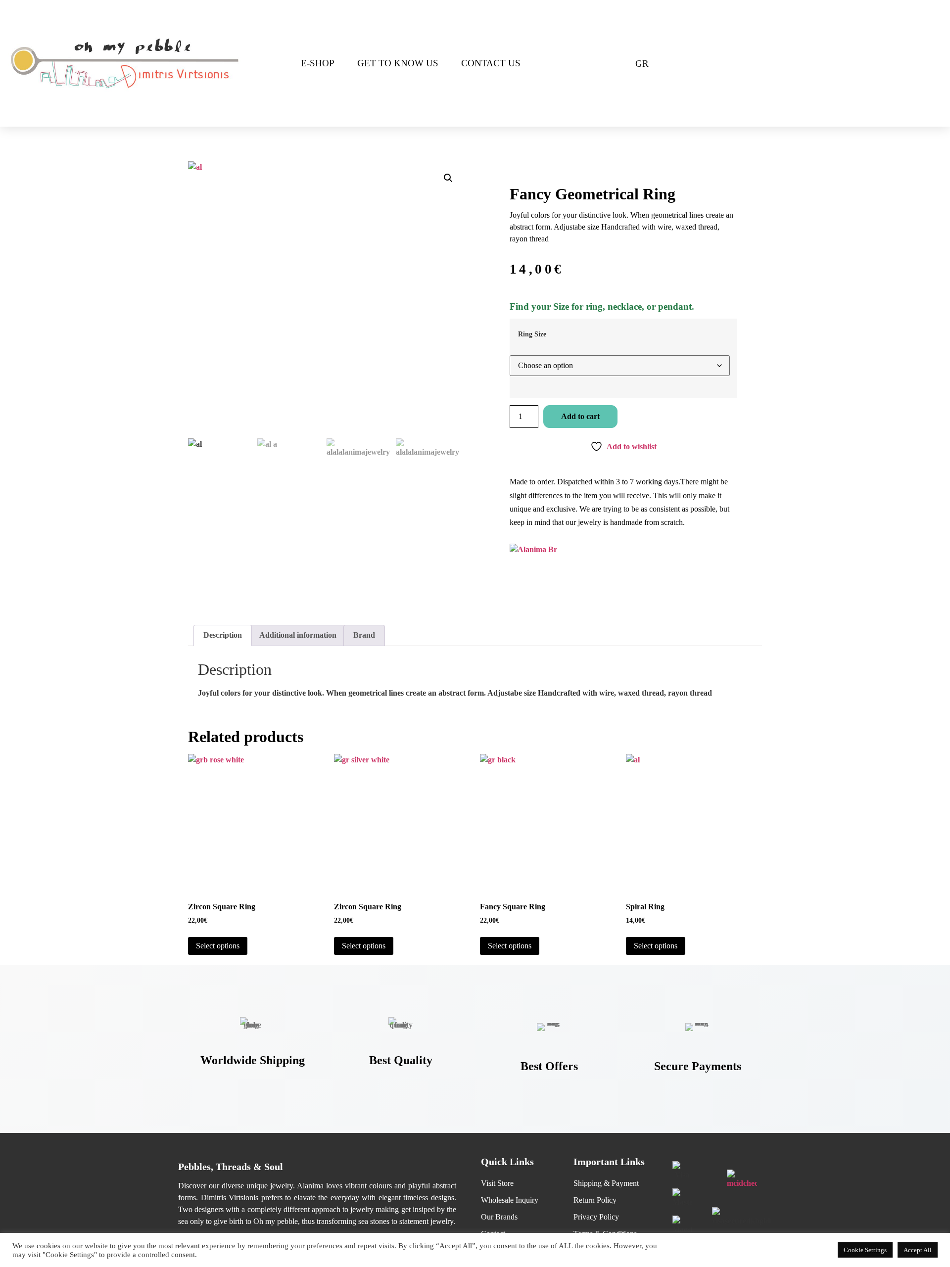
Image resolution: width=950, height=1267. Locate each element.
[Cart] (609, 63)
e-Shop (317, 63)
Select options (217, 945)
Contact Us (491, 63)
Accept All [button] (917, 1250)
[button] (448, 178)
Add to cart (580, 416)
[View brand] (533, 549)
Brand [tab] (364, 635)
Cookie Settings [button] (865, 1250)
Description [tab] (222, 635)
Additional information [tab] (297, 635)
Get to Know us (397, 63)
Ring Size (532, 333)
